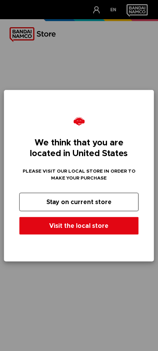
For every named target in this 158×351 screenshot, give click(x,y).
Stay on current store (79, 202)
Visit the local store (79, 225)
